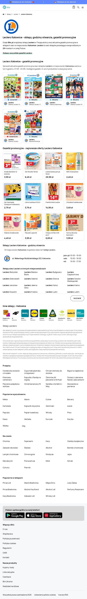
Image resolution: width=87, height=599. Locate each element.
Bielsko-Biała (31, 273)
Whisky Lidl (50, 496)
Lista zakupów (8, 572)
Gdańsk (31, 278)
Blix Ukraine (7, 581)
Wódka (5, 425)
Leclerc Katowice (26, 14)
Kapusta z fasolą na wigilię (32, 378)
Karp (48, 441)
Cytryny (6, 467)
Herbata (27, 419)
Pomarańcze (29, 461)
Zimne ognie (29, 454)
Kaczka (70, 419)
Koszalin (10, 292)
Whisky (49, 412)
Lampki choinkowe (10, 454)
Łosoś (69, 406)
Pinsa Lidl (7, 483)
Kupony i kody (8, 567)
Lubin (52, 292)
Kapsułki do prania (32, 406)
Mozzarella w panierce (72, 385)
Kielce (73, 285)
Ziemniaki (50, 406)
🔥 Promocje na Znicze (65, 2)
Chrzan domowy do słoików (54, 372)
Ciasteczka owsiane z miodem (11, 372)
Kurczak (49, 419)
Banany (70, 399)
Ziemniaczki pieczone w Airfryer (54, 378)
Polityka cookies (9, 543)
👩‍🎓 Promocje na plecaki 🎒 (21, 2)
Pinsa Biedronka (9, 489)
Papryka (6, 412)
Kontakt (6, 557)
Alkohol (49, 448)
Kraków (30, 292)
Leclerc (16, 14)
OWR (5, 553)
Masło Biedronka (31, 483)
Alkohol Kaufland (31, 489)
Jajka (69, 454)
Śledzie (27, 448)
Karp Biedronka (9, 496)
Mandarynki (8, 461)
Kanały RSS (63, 595)
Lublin (73, 292)
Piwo (69, 412)
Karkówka (7, 406)
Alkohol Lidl (50, 489)
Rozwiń (77, 298)
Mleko (5, 399)
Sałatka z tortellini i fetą (54, 385)
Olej (23, 426)
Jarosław (10, 285)
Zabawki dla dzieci (10, 448)
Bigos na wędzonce (75, 371)
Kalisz (52, 285)
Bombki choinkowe (75, 448)
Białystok (10, 272)
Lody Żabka (72, 483)
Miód (48, 461)
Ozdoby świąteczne (75, 441)
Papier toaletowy (31, 412)
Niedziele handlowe (11, 586)
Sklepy (9, 14)
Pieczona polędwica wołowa (11, 385)
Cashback (7, 577)
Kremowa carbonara (7, 378)
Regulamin (7, 548)
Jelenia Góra (30, 286)
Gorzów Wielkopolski (74, 279)
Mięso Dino (50, 483)
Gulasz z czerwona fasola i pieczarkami (75, 378)
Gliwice (52, 278)
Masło (26, 399)
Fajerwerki (28, 441)
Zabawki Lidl (29, 496)
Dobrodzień (11, 278)
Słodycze (50, 454)
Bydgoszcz (54, 272)
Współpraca (8, 534)
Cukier (48, 399)
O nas (5, 529)
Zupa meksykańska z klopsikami (32, 372)
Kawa (5, 419)
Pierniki (27, 467)
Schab (70, 461)
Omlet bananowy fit (32, 384)
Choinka (6, 441)
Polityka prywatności (11, 538)
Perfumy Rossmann (75, 489)
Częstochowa (73, 273)
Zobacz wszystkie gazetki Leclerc (17, 53)
